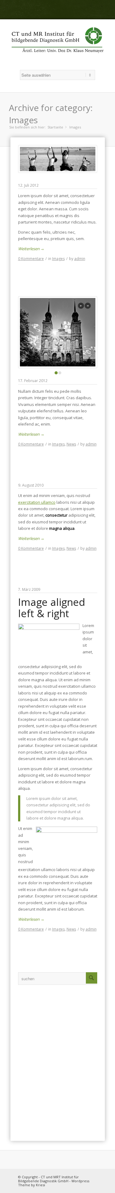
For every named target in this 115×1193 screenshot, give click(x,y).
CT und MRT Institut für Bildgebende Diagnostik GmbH (48, 1179)
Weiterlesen (31, 248)
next (88, 306)
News (71, 444)
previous (81, 306)
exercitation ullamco (37, 502)
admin (79, 258)
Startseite (55, 127)
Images (58, 258)
